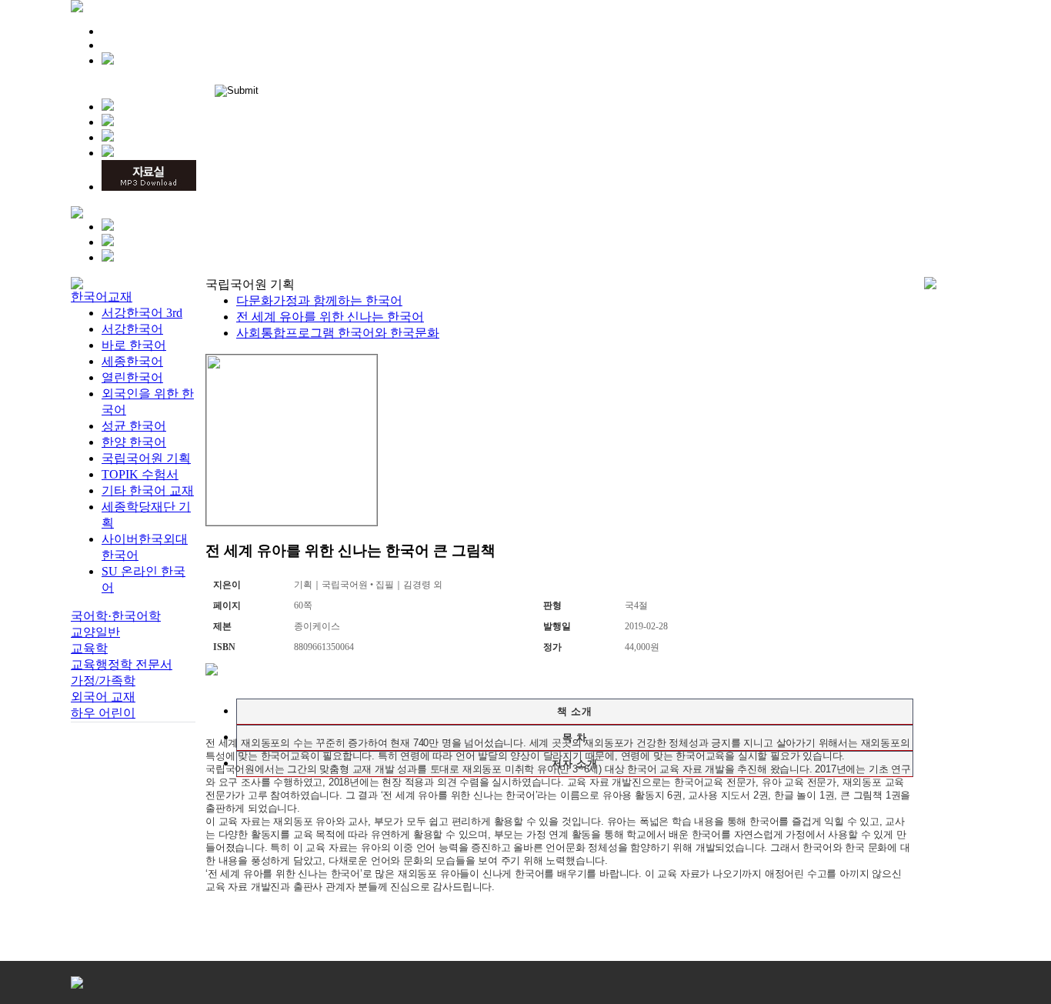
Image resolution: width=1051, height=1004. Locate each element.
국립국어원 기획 (146, 458)
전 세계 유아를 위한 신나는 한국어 (330, 316)
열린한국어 (132, 377)
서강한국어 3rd (142, 312)
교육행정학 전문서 (121, 664)
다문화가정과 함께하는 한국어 (319, 300)
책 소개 (574, 711)
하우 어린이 (103, 712)
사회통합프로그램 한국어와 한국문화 (337, 332)
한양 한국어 (134, 442)
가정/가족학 (103, 680)
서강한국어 (132, 328)
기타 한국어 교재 (148, 490)
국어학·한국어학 (116, 615)
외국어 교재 (103, 696)
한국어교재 (101, 296)
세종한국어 (132, 361)
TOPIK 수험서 (140, 474)
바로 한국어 (134, 345)
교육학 (89, 648)
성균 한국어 (134, 425)
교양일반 (95, 632)
